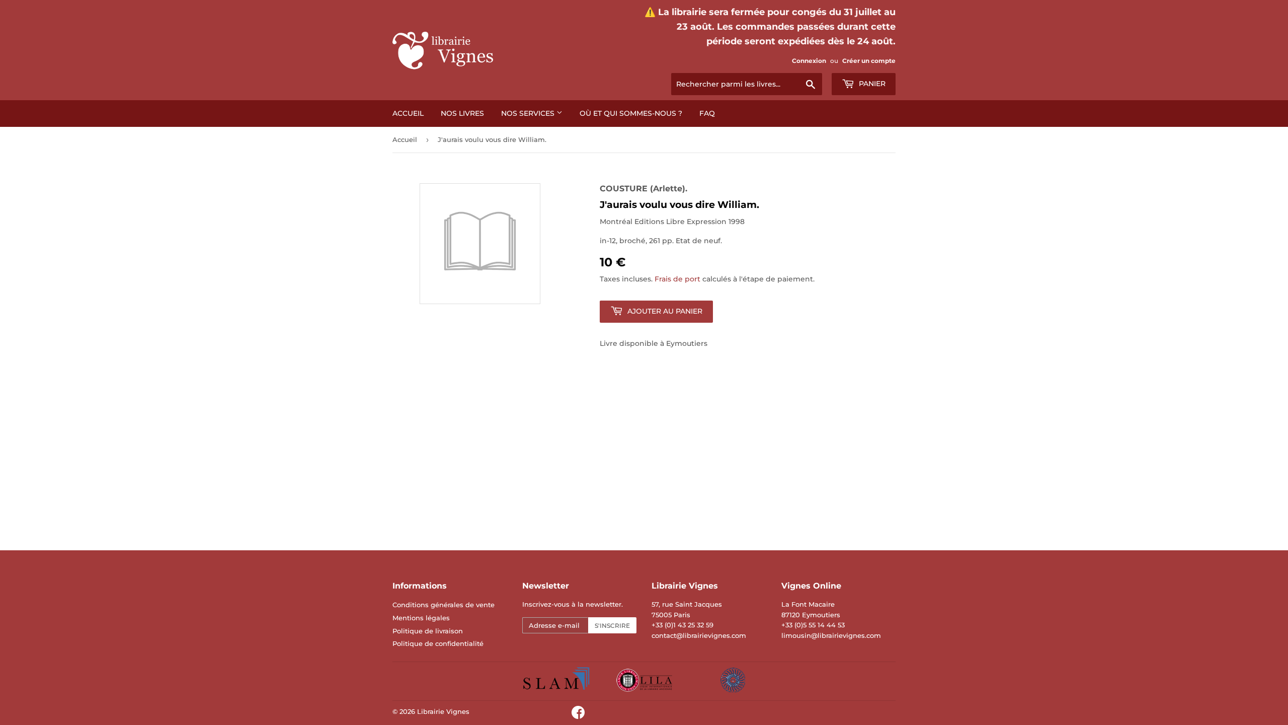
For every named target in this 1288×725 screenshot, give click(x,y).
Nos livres (462, 113)
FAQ (707, 113)
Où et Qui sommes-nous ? (631, 113)
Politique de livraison (427, 631)
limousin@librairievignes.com (831, 635)
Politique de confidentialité (438, 643)
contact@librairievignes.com (699, 635)
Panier (871, 83)
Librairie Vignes (443, 711)
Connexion (809, 60)
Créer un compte (869, 60)
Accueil (408, 113)
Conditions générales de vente (443, 605)
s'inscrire (612, 625)
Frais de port (677, 278)
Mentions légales (421, 618)
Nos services (528, 113)
